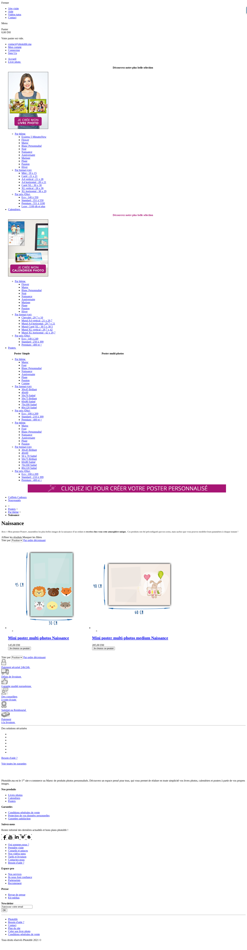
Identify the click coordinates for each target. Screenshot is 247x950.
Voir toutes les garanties (13, 763)
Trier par (5, 540)
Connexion (14, 50)
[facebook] (4, 838)
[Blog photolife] (29, 838)
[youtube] (10, 838)
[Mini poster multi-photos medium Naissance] (134, 587)
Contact (12, 17)
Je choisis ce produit (19, 648)
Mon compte (15, 47)
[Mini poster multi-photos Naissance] (50, 587)
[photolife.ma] (13, 774)
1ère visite (13, 8)
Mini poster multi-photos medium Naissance (130, 638)
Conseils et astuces (18, 850)
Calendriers (14, 798)
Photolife (13, 919)
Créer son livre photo (19, 931)
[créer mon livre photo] (28, 128)
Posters (12, 509)
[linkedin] (16, 838)
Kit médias (13, 897)
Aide (10, 11)
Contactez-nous (16, 859)
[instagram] (23, 838)
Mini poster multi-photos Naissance (38, 638)
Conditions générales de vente (24, 812)
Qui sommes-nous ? (18, 844)
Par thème (13, 512)
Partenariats (14, 880)
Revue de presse (16, 894)
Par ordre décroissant (34, 540)
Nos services (15, 874)
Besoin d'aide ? (9, 758)
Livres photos (15, 795)
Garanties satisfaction (19, 818)
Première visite (16, 847)
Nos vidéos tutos (17, 853)
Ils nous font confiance (20, 877)
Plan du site (14, 928)
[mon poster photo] (127, 491)
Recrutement (15, 883)
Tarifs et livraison (17, 856)
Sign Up (12, 53)
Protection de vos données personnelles (29, 815)
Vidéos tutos (14, 14)
